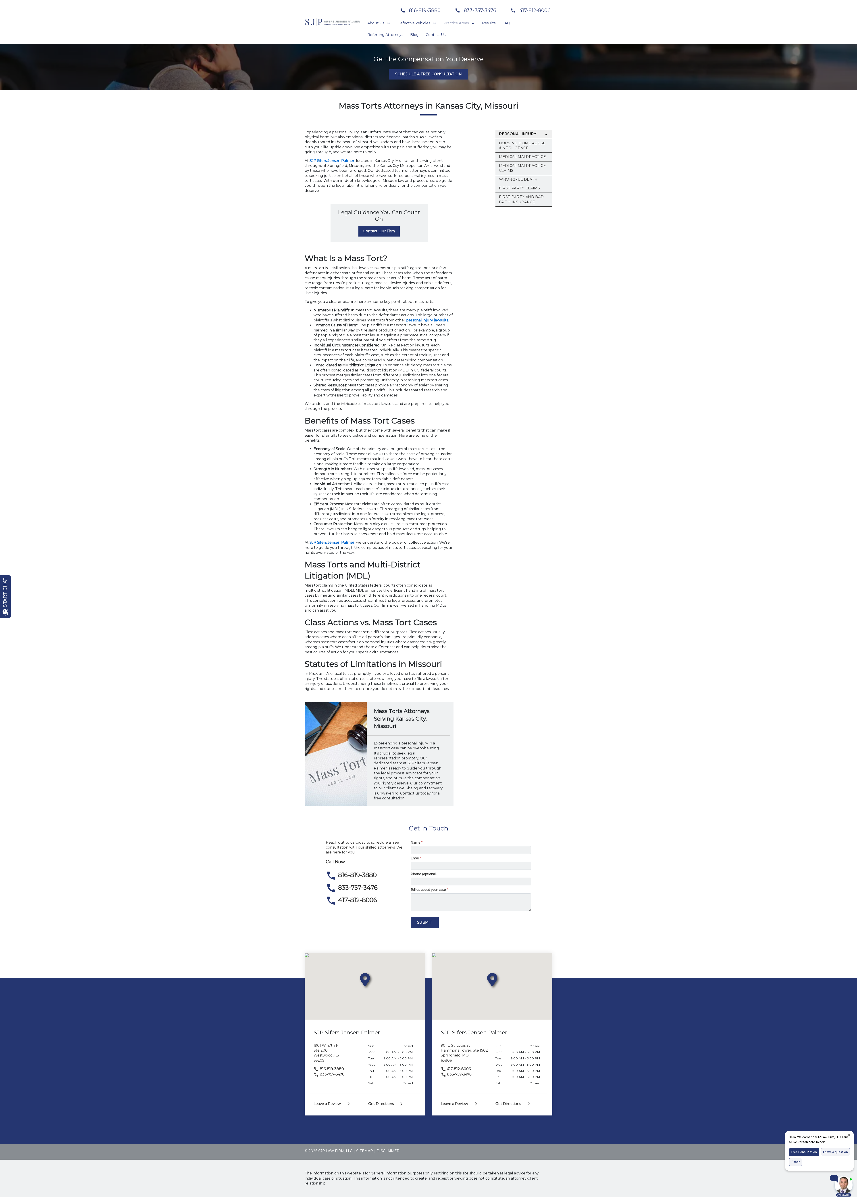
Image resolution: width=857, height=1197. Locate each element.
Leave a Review (327, 1104)
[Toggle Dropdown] (389, 23)
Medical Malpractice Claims (522, 168)
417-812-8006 (458, 1069)
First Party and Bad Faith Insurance (521, 199)
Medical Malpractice (522, 157)
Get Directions (381, 1104)
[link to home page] (332, 22)
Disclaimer (388, 1151)
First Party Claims (519, 188)
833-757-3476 (331, 1074)
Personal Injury (517, 134)
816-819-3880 (331, 1069)
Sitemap (364, 1151)
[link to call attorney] (418, 11)
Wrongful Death (518, 179)
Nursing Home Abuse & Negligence (522, 145)
